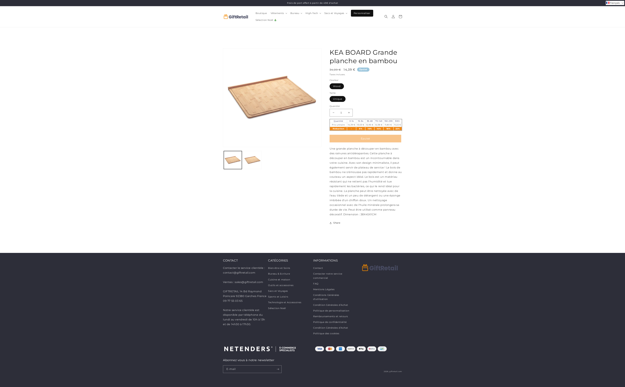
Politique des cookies (326, 333)
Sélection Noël (277, 308)
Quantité (335, 106)
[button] (278, 13)
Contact (318, 268)
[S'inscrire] (277, 369)
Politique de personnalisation (331, 310)
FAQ (316, 283)
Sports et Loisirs (278, 296)
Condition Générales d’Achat (330, 305)
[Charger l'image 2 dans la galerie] (252, 160)
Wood (336, 86)
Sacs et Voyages (278, 291)
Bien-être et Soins (279, 268)
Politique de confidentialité (330, 322)
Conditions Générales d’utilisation (326, 297)
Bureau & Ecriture (279, 273)
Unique (337, 98)
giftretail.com (395, 371)
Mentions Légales (324, 289)
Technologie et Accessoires (284, 302)
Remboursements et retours (330, 316)
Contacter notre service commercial (327, 275)
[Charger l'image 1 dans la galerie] (233, 160)
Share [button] (336, 222)
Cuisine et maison (279, 279)
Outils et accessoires (281, 285)
